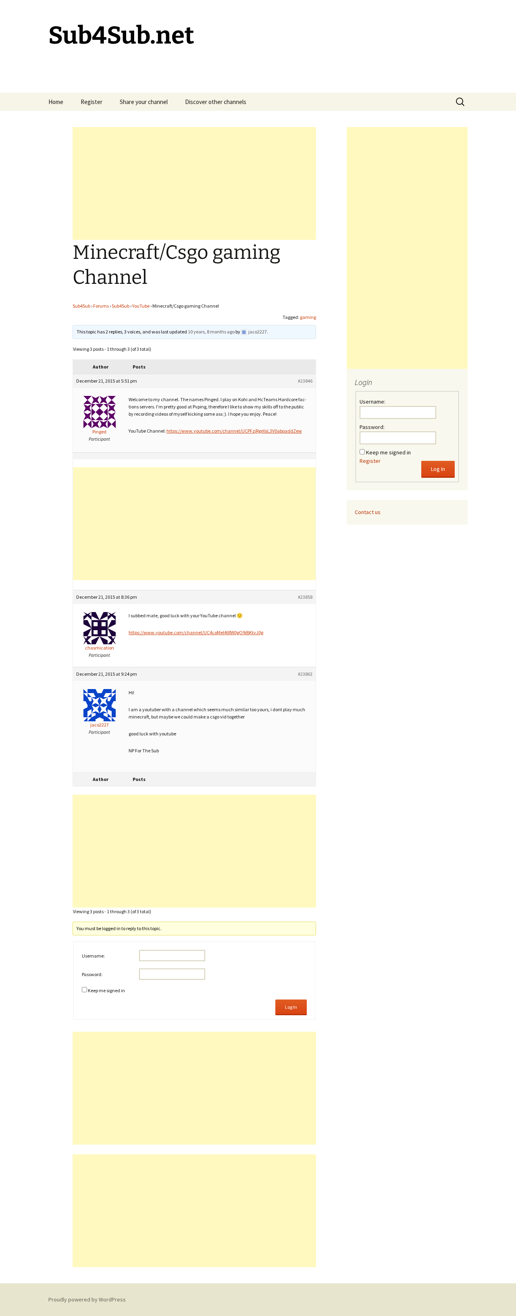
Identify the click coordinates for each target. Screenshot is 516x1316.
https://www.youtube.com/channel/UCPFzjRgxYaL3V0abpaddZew (234, 431)
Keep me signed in (106, 990)
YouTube (141, 306)
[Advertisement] (194, 183)
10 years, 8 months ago (211, 332)
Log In (291, 1007)
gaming (308, 317)
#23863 (305, 674)
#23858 (305, 597)
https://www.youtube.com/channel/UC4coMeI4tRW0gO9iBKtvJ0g (196, 632)
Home (55, 102)
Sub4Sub (81, 306)
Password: (92, 974)
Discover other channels (215, 102)
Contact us (368, 512)
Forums (101, 306)
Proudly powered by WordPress (87, 1299)
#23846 (305, 381)
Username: (93, 956)
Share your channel (144, 102)
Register (91, 102)
